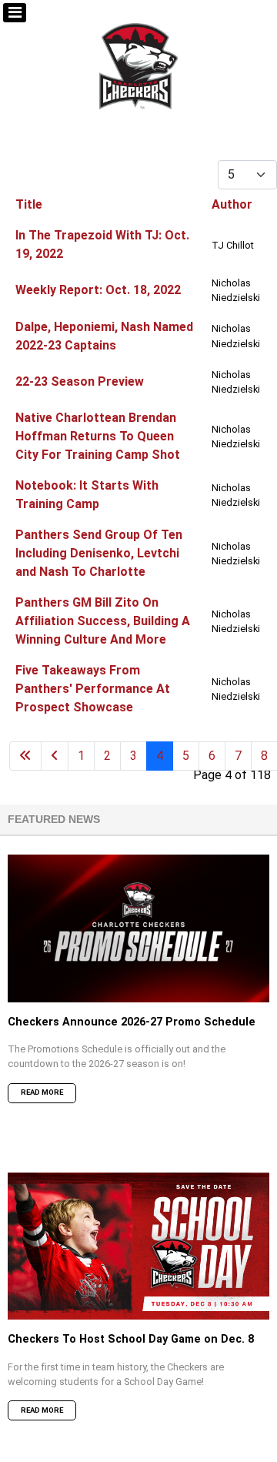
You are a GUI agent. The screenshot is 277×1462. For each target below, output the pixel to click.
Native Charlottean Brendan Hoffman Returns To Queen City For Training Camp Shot (97, 436)
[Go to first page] (25, 756)
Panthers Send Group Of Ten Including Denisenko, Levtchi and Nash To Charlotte (98, 553)
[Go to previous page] (54, 756)
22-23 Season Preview (79, 381)
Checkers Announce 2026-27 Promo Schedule (131, 1022)
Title (28, 204)
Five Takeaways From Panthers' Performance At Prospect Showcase (92, 688)
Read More (42, 1092)
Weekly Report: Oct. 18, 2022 (98, 290)
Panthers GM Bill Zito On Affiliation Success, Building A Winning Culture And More (102, 621)
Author (232, 204)
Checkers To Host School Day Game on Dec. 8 (131, 1339)
